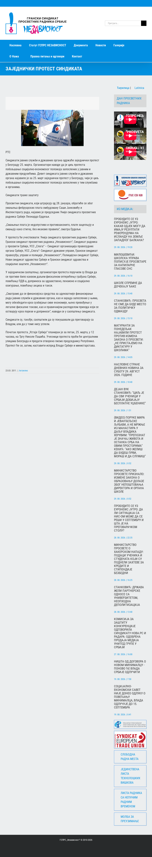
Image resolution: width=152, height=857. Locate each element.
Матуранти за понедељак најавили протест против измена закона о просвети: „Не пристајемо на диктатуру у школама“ (128, 338)
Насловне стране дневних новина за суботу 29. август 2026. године (128, 370)
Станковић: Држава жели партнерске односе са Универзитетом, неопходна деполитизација (129, 596)
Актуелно (23, 370)
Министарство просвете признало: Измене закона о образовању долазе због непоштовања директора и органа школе (129, 481)
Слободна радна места (129, 757)
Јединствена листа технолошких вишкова (130, 776)
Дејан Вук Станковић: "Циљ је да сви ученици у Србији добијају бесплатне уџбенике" (130, 396)
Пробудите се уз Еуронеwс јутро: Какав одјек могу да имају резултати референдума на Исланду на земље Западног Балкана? (129, 229)
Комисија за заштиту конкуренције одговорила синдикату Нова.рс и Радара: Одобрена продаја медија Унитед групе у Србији (130, 633)
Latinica (139, 88)
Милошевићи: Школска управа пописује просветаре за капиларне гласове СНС (130, 261)
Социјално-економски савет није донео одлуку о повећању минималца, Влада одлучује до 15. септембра (129, 697)
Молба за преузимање (130, 819)
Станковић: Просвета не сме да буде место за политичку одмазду (130, 306)
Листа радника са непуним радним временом (131, 799)
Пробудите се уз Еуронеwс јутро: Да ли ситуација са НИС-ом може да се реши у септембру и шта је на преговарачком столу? (129, 518)
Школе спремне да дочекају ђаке (128, 284)
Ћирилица (122, 88)
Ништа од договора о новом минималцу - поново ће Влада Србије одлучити (130, 667)
